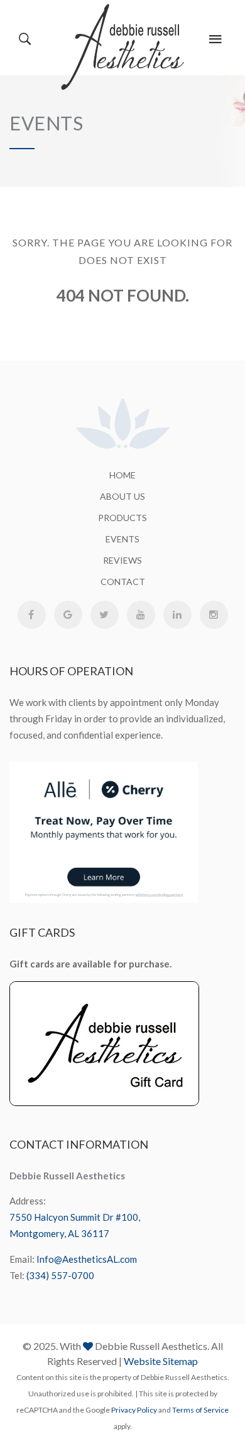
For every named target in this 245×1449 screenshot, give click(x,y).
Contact (123, 581)
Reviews (122, 560)
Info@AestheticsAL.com (86, 1259)
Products (122, 517)
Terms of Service (200, 1410)
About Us (122, 496)
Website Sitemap (161, 1361)
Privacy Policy (134, 1410)
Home (122, 475)
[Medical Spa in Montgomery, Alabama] (123, 47)
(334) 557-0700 (60, 1275)
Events (122, 539)
